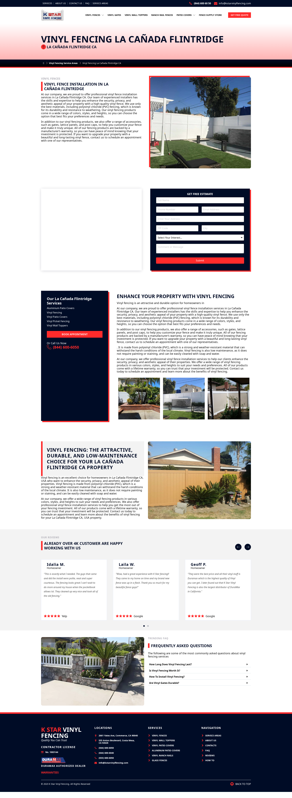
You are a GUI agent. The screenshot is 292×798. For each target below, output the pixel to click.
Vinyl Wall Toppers (136, 15)
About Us (60, 3)
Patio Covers (184, 15)
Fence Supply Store (210, 15)
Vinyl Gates (114, 15)
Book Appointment (75, 334)
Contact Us (75, 3)
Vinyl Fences (92, 15)
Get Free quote (239, 15)
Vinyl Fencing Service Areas (63, 63)
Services (47, 3)
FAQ (87, 3)
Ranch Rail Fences (162, 15)
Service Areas (100, 3)
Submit (200, 260)
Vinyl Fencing (61, 732)
